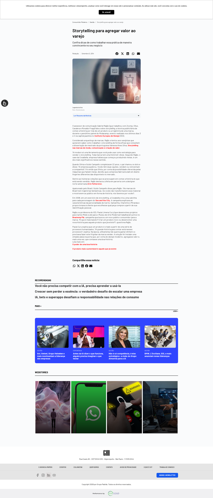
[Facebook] (37, 475)
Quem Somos (94, 467)
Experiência (77, 351)
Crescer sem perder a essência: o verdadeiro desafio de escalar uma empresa (88, 291)
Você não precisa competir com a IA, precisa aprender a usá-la (78, 286)
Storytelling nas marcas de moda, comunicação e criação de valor (105, 146)
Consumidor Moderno (79, 22)
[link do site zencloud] (113, 493)
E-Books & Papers (45, 467)
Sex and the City (103, 200)
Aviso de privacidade (128, 467)
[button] (117, 54)
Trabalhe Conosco (167, 467)
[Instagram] (43, 475)
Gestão (92, 22)
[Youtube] (54, 475)
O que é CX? (148, 467)
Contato (109, 467)
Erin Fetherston (95, 184)
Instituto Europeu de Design (107, 136)
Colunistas (78, 467)
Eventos (63, 467)
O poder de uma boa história (84, 244)
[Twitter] (48, 475)
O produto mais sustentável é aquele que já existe (94, 249)
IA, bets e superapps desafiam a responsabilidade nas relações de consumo (87, 297)
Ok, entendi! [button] (106, 12)
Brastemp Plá (78, 217)
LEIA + (175, 311)
